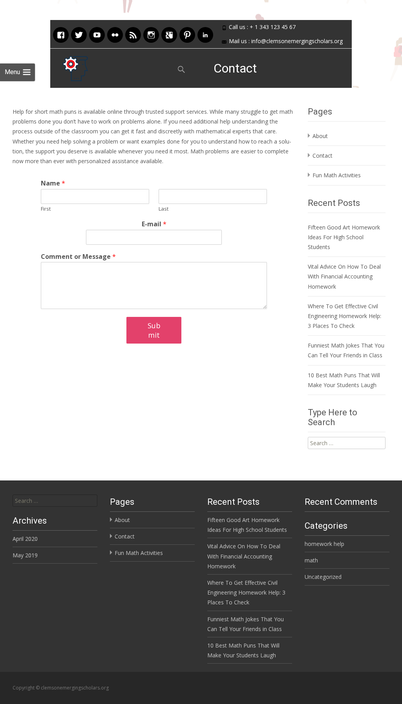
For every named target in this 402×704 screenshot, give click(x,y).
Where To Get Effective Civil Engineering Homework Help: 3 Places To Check (344, 315)
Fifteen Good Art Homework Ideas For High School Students (344, 237)
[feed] (133, 34)
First (46, 209)
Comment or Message (78, 257)
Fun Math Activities (336, 175)
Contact (322, 155)
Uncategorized (323, 576)
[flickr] (115, 34)
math (311, 560)
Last (163, 209)
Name (53, 183)
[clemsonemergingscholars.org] (69, 66)
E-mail (154, 224)
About (320, 136)
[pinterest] (187, 34)
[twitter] (79, 34)
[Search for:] (55, 500)
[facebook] (61, 34)
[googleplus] (169, 34)
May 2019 (25, 555)
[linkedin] (205, 34)
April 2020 (25, 538)
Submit (154, 330)
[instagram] (151, 34)
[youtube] (97, 34)
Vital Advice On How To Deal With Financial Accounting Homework (344, 276)
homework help (324, 544)
